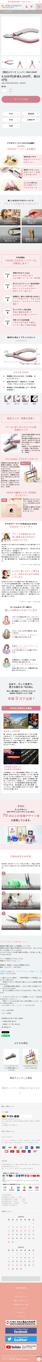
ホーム (21, 1292)
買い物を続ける (6, 1027)
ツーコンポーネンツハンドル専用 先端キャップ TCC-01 (11, 1068)
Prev (3, 62)
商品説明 (31, 114)
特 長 (11, 114)
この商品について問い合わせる (11, 1024)
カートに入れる (21, 99)
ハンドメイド (11, 9)
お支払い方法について (21, 1296)
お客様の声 (31, 120)
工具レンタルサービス (18, 1005)
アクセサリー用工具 (22, 9)
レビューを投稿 (6, 1013)
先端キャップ (34, 971)
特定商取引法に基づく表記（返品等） (13, 1018)
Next (39, 62)
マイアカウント (21, 1316)
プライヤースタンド (22, 971)
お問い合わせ (21, 1312)
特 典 (11, 120)
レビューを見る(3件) (8, 1010)
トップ (3, 9)
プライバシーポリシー (21, 1308)
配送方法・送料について (21, 1300)
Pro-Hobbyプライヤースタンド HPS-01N (30, 1067)
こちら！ (18, 961)
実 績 (11, 126)
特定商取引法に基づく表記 (21, 1304)
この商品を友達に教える (9, 1021)
